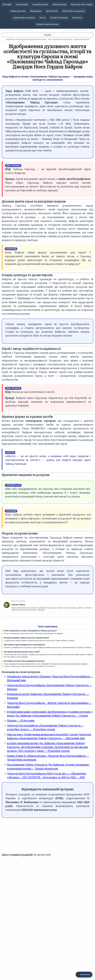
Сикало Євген (18, 604)
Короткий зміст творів (81, 4)
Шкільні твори (59, 4)
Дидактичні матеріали (24, 18)
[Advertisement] (47, 837)
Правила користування (47, 24)
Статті (43, 18)
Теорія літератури (59, 18)
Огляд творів (22, 4)
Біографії (7, 4)
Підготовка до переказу (73, 11)
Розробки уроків (40, 4)
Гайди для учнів (17, 11)
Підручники (35, 11)
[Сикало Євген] (7, 605)
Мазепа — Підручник (21, 720)
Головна (47, 35)
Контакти (77, 18)
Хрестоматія (52, 11)
